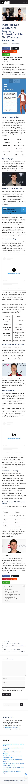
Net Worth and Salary (9, 592)
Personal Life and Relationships (11, 591)
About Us (16, 780)
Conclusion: (8, 601)
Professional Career (9, 595)
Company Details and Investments (12, 594)
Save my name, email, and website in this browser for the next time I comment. (13, 689)
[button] (19, 2)
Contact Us (17, 782)
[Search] (21, 705)
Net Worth (6, 642)
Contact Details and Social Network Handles (12, 599)
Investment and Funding (10, 597)
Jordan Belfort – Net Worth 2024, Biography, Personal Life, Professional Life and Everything (13, 646)
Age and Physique (9, 589)
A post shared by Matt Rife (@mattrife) (14, 288)
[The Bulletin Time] (5, 2)
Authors (21, 780)
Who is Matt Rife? (7, 588)
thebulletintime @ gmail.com (12, 727)
